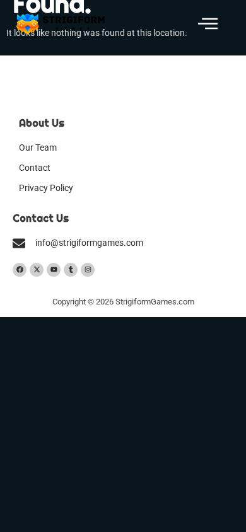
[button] (208, 24)
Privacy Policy (46, 188)
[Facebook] (19, 270)
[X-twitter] (37, 270)
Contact (34, 168)
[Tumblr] (71, 270)
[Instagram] (88, 270)
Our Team (38, 147)
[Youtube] (54, 270)
